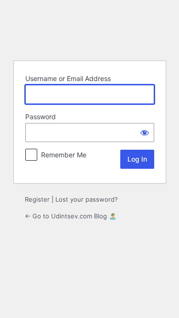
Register (37, 199)
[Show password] (144, 132)
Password (40, 117)
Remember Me (63, 155)
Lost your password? (86, 199)
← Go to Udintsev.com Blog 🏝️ (70, 216)
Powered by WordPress (90, 29)
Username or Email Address (68, 78)
